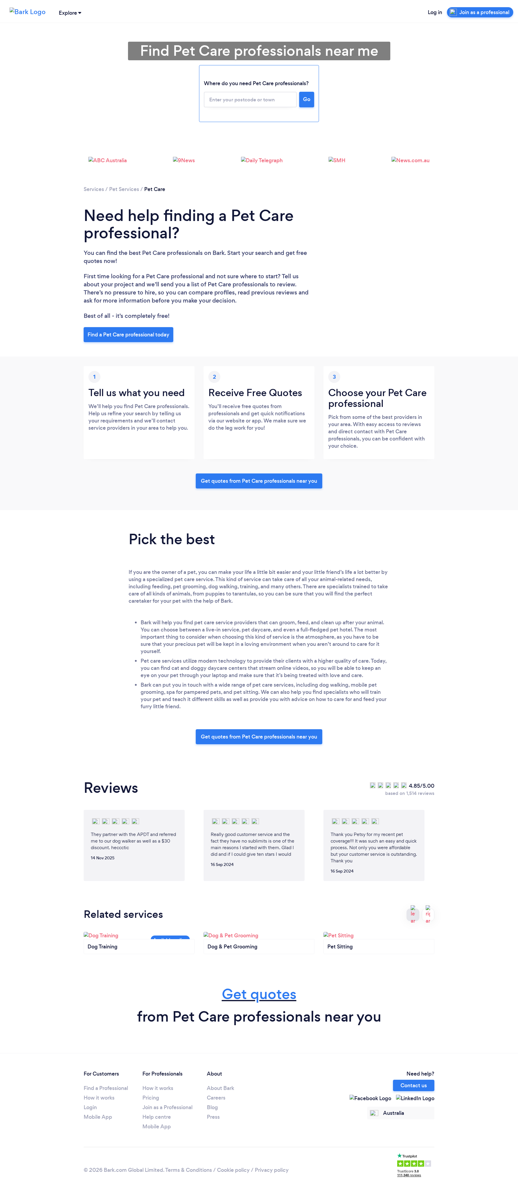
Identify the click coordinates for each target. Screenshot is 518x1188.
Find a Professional (106, 1088)
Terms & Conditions (188, 1170)
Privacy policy (272, 1170)
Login (90, 1107)
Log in (435, 12)
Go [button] (306, 99)
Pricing (150, 1097)
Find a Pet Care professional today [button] (128, 334)
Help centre (156, 1117)
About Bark (220, 1088)
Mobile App (98, 1117)
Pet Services (124, 189)
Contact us (413, 1085)
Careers (216, 1097)
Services (94, 189)
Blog (212, 1107)
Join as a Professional (167, 1107)
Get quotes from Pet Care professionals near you (259, 481)
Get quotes (259, 994)
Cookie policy (233, 1170)
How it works (99, 1097)
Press (213, 1117)
